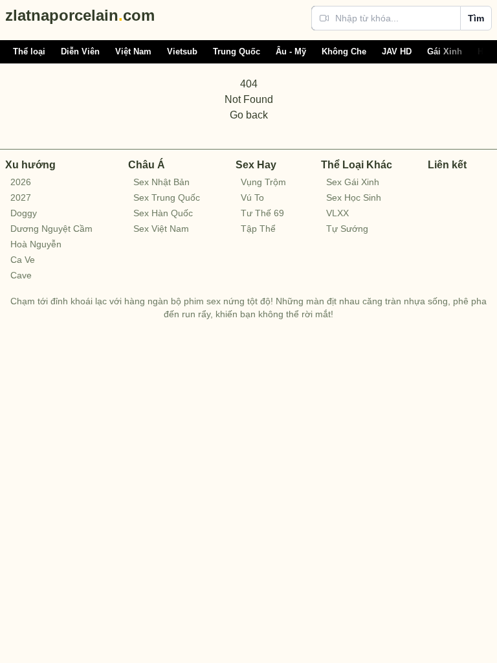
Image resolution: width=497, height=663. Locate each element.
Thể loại (29, 51)
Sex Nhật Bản (161, 182)
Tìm (476, 18)
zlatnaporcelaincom (80, 15)
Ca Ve (22, 259)
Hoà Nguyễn (35, 244)
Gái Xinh (444, 51)
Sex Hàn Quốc (163, 213)
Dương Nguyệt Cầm (51, 228)
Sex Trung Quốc (166, 197)
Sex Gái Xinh (352, 182)
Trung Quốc (236, 51)
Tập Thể (258, 228)
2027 (20, 197)
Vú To (252, 197)
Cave (21, 275)
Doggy (23, 213)
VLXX (337, 213)
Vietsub (182, 51)
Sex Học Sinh (353, 197)
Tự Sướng (347, 228)
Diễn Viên (80, 51)
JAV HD (397, 51)
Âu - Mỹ (291, 51)
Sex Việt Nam (161, 228)
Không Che (344, 51)
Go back (249, 114)
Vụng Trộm (263, 182)
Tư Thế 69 (262, 213)
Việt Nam (133, 51)
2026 (20, 182)
